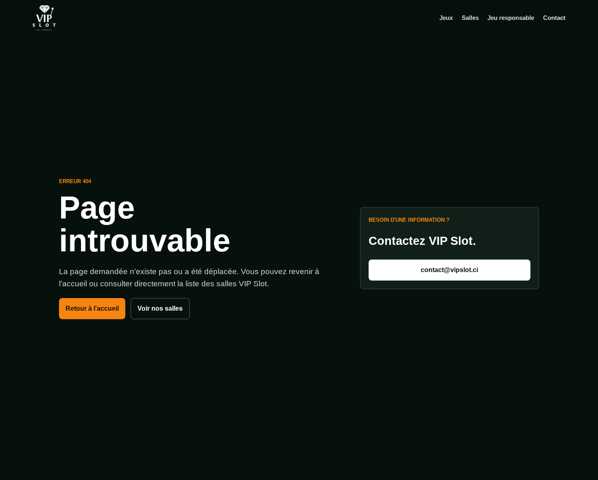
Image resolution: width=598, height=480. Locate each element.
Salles (470, 17)
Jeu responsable (510, 17)
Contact (554, 17)
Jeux (446, 17)
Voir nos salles (160, 308)
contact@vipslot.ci (449, 269)
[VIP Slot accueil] (57, 18)
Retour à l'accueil (92, 308)
